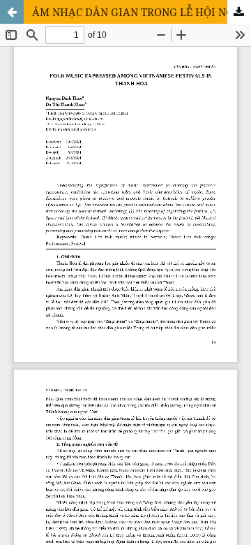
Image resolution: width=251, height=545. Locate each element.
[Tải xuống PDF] (239, 12)
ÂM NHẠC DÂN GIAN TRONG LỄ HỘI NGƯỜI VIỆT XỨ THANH (141, 12)
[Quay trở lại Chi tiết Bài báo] (12, 12)
